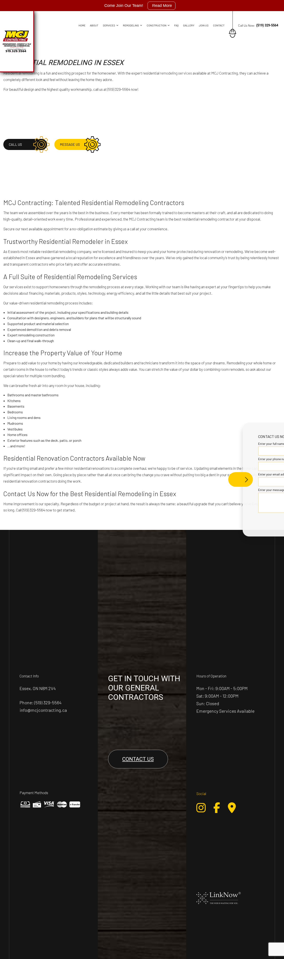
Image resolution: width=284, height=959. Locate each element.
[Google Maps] (232, 807)
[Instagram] (201, 807)
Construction (156, 25)
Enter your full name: (204, 444)
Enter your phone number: (207, 459)
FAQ (176, 25)
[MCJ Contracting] (16, 41)
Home (82, 25)
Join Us (204, 25)
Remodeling (131, 25)
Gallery (188, 25)
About (94, 25)
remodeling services (176, 73)
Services (109, 25)
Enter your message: (204, 489)
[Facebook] (216, 807)
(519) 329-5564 (47, 702)
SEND (253, 520)
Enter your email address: (207, 474)
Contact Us (138, 759)
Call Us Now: (258, 25)
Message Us (70, 144)
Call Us (15, 144)
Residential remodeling (21, 73)
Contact (219, 25)
